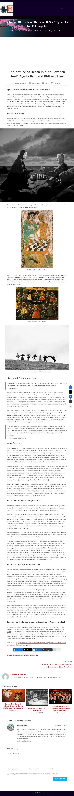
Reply (65, 725)
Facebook (43, 792)
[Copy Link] (70, 401)
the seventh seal (33, 655)
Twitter (37, 792)
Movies (47, 83)
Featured (16, 655)
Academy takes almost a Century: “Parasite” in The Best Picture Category (61, 708)
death (11, 655)
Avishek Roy (22, 725)
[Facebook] (70, 387)
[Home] (8, 31)
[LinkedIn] (70, 397)
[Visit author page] (5, 676)
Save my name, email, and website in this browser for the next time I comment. (34, 774)
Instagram (49, 792)
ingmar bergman (23, 655)
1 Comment (57, 83)
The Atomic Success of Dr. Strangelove (37, 709)
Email (32, 792)
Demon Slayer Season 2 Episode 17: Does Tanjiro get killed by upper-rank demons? (13, 706)
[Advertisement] (37, 56)
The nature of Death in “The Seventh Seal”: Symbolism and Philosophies (47, 31)
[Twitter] (70, 392)
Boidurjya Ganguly (21, 83)
